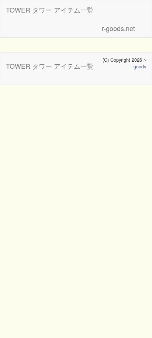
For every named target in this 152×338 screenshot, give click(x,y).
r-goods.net (118, 28)
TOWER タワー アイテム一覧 (50, 9)
